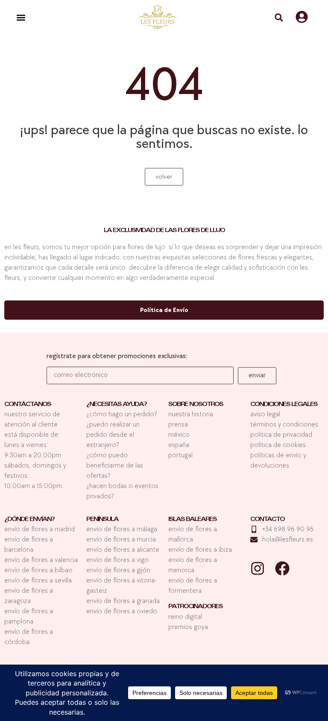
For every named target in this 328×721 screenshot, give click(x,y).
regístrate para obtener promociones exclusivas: (117, 356)
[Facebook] (282, 568)
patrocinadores (195, 607)
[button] (21, 17)
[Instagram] (257, 568)
